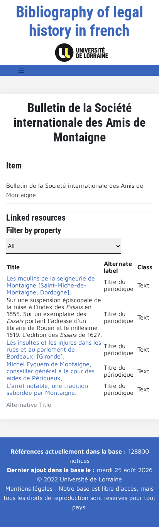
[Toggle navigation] (21, 70)
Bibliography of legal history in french (79, 21)
